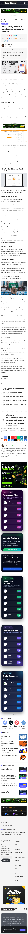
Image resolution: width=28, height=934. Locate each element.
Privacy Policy (7, 929)
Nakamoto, (4, 116)
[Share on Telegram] (12, 38)
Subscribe (5, 860)
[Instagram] (25, 909)
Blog (2, 738)
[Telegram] (23, 724)
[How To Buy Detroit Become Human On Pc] (23, 792)
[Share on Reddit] (7, 38)
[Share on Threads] (14, 38)
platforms (22, 208)
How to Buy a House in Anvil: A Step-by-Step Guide (9, 768)
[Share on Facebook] (5, 36)
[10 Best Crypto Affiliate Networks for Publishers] (23, 743)
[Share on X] (7, 36)
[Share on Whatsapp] (14, 36)
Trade (19, 597)
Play (19, 515)
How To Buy (5, 23)
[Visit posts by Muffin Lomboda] (2, 45)
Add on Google (12, 568)
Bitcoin (3, 106)
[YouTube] (23, 909)
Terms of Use (19, 428)
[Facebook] (4, 724)
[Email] (16, 38)
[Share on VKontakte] (9, 38)
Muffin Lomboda (9, 44)
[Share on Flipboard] (9, 36)
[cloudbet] (14, 475)
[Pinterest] (16, 724)
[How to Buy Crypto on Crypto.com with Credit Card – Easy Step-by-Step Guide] (23, 776)
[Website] (26, 446)
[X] (11, 724)
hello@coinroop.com (12, 549)
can (24, 230)
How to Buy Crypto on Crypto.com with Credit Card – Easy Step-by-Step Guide (9, 776)
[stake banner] (14, 10)
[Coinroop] (10, 2)
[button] (22, 930)
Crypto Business (5, 752)
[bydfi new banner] (14, 895)
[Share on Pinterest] (12, 36)
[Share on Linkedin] (16, 36)
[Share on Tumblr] (5, 38)
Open (19, 638)
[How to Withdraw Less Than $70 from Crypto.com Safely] (23, 785)
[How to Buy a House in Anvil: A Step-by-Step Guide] (23, 769)
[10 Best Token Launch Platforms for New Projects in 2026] (23, 750)
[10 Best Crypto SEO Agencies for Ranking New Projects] (23, 757)
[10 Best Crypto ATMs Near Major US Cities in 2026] (23, 737)
